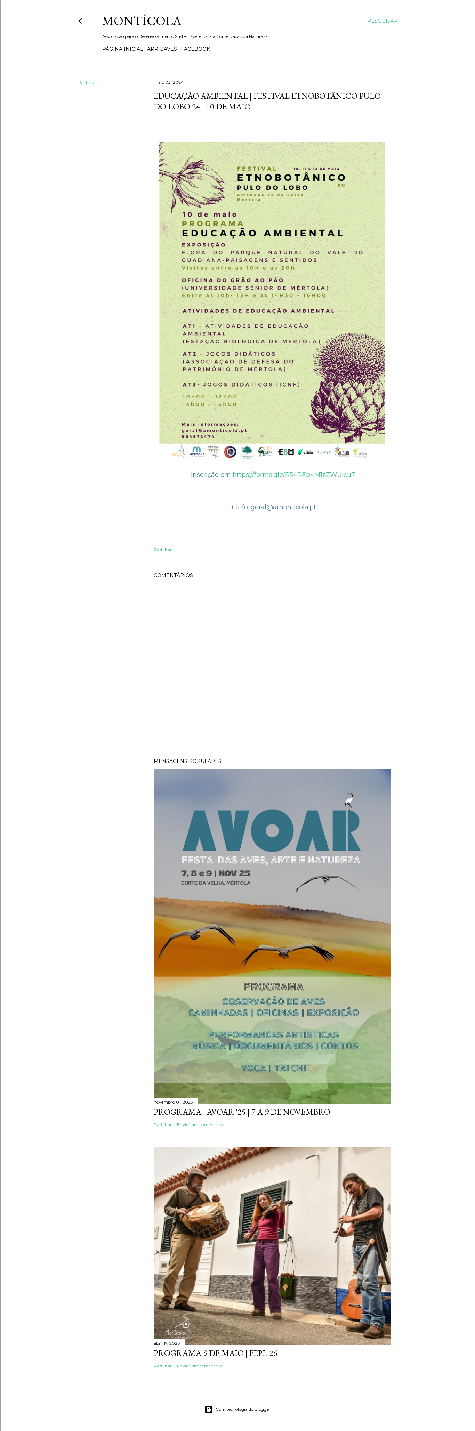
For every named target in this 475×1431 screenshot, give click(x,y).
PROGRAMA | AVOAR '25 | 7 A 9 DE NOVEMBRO (242, 1111)
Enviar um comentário (200, 1124)
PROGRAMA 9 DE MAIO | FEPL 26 (215, 1353)
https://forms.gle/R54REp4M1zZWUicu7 (294, 475)
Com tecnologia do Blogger (243, 1409)
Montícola (142, 21)
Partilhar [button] (87, 83)
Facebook (195, 49)
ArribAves (162, 49)
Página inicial (122, 49)
